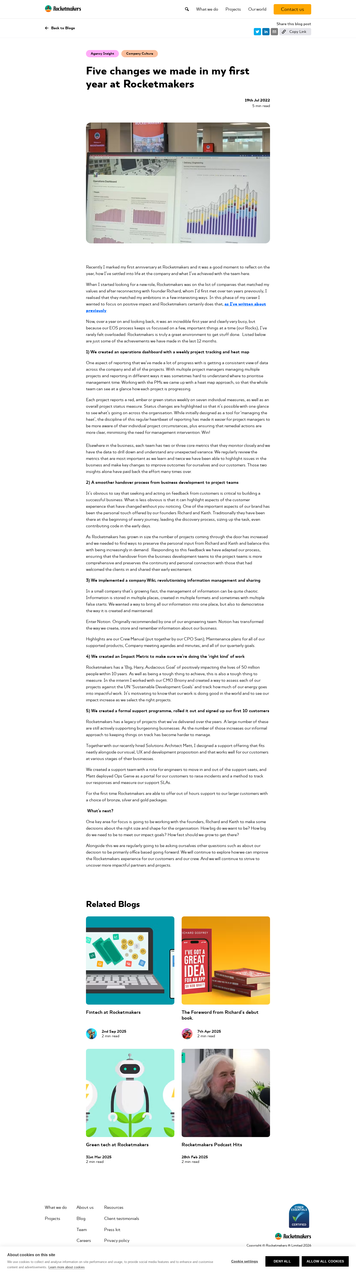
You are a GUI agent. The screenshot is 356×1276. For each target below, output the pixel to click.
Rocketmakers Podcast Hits (212, 1145)
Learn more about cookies (66, 1267)
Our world (257, 9)
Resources (114, 1207)
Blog (81, 1218)
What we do (207, 9)
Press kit (112, 1229)
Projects (233, 9)
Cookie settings (244, 1261)
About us (85, 1207)
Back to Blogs (63, 28)
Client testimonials (121, 1218)
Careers (84, 1240)
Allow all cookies (325, 1261)
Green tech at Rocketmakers (117, 1145)
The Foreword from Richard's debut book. (220, 1015)
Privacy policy (117, 1240)
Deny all (282, 1261)
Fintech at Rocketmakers (113, 1012)
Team (82, 1229)
